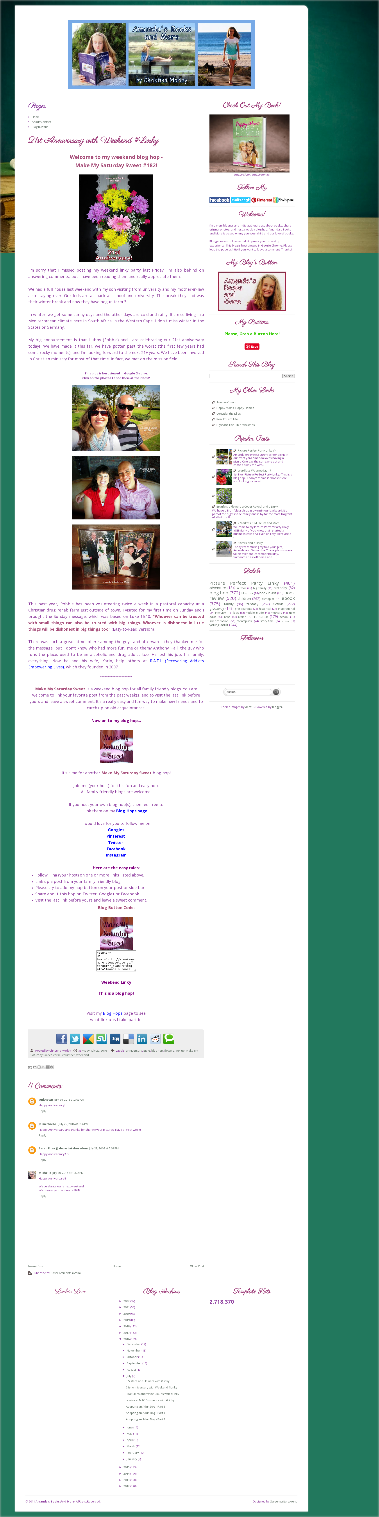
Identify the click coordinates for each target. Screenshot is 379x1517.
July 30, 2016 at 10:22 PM (68, 1173)
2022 (126, 1301)
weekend (82, 1055)
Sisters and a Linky (250, 543)
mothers (276, 613)
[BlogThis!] (39, 1067)
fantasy (252, 604)
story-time (267, 621)
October (132, 1357)
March (131, 1446)
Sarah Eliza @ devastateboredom (63, 1148)
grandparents (243, 608)
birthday (280, 587)
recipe (242, 617)
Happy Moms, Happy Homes (235, 408)
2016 (126, 1339)
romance (261, 616)
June (130, 1427)
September (134, 1363)
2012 (126, 1486)
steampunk (244, 621)
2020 (126, 1314)
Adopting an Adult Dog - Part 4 (145, 1413)
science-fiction (219, 621)
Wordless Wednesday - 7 (254, 470)
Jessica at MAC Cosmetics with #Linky (150, 1400)
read (227, 617)
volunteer (68, 1055)
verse (57, 1055)
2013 (126, 1480)
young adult (218, 624)
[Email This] (35, 1067)
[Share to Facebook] (47, 1067)
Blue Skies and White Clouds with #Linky (152, 1394)
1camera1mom (226, 402)
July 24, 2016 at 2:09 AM (69, 1099)
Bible (146, 1050)
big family (259, 588)
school (284, 617)
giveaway (216, 608)
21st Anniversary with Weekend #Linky (151, 1387)
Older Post (197, 1266)
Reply (42, 1111)
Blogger (277, 707)
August (132, 1370)
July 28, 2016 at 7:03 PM (104, 1148)
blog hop (157, 1050)
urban (285, 621)
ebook (288, 598)
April (130, 1440)
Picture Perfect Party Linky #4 (257, 450)
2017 (126, 1333)
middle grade (255, 613)
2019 (126, 1320)
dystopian (268, 599)
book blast (267, 593)
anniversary (134, 1050)
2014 (126, 1473)
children (244, 598)
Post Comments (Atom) (65, 1273)
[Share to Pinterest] (51, 1067)
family (229, 604)
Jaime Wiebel (48, 1124)
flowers (169, 1050)
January (132, 1459)
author (241, 588)
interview (220, 612)
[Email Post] (30, 1067)
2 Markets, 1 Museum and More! (259, 523)
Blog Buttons (40, 127)
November (134, 1350)
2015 (126, 1467)
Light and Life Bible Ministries (235, 425)
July (129, 1376)
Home (36, 117)
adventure (217, 587)
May (130, 1433)
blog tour (247, 593)
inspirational (286, 609)
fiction (278, 604)
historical (265, 609)
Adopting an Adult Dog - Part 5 (145, 1406)
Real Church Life (227, 419)
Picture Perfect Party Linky (244, 583)
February (133, 1453)
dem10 (249, 707)
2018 (126, 1326)
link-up (180, 1050)
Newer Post (36, 1266)
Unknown (46, 1099)
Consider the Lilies (228, 414)
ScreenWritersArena (283, 1501)
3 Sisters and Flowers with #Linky (148, 1381)
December (134, 1344)
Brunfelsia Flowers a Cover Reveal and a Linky (247, 506)
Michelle (45, 1173)
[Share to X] (43, 1067)
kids (236, 613)
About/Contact (41, 122)
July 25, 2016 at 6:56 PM (73, 1124)
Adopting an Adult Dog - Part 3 (145, 1419)
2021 (126, 1307)
